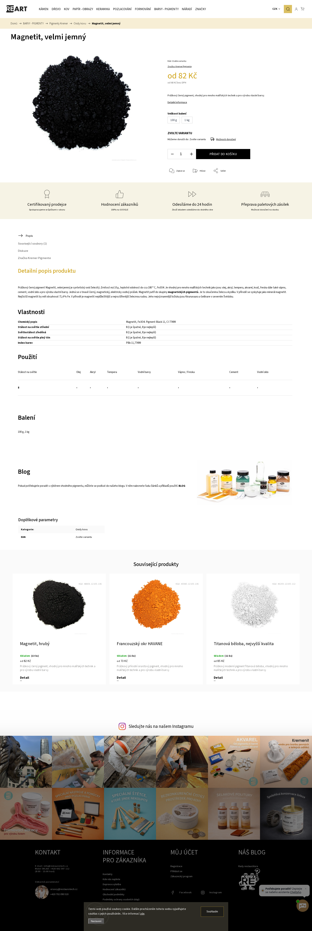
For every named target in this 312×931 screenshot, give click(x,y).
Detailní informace (177, 102)
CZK (275, 9)
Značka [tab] (34, 258)
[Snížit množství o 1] (172, 154)
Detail (24, 677)
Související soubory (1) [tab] (32, 243)
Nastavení (96, 921)
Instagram (203, 893)
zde (142, 913)
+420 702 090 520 (59, 894)
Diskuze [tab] (23, 251)
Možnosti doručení (226, 139)
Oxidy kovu (82, 529)
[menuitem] (43, 9)
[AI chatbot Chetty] (302, 905)
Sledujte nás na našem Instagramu (161, 726)
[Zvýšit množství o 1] (191, 154)
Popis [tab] (29, 236)
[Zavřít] (305, 888)
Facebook (173, 893)
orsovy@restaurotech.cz (63, 889)
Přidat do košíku (223, 154)
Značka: (180, 66)
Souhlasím (212, 911)
